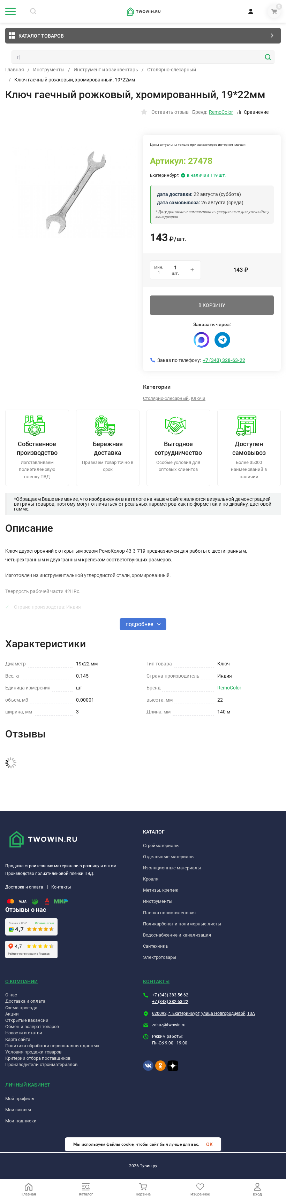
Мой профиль (19, 1098)
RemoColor (229, 687)
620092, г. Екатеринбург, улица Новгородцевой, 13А (203, 1013)
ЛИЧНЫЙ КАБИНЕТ (27, 1085)
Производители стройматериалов (41, 1064)
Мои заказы (18, 1109)
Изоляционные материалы (172, 867)
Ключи (198, 398)
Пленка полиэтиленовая (169, 912)
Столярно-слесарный (171, 69)
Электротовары (159, 957)
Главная (14, 69)
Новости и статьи (23, 1032)
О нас (11, 994)
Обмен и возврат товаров (32, 1026)
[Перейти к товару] (74, 192)
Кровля (150, 879)
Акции (12, 1014)
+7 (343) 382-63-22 (170, 1001)
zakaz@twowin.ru (169, 1025)
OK (209, 1144)
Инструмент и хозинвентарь (106, 69)
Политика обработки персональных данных (52, 1045)
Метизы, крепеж (160, 890)
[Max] (201, 340)
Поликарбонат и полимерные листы (182, 923)
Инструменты (49, 69)
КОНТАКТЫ (156, 981)
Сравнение (256, 112)
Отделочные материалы (169, 856)
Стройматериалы (161, 845)
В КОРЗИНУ (211, 305)
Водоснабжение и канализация (177, 935)
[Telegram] (222, 340)
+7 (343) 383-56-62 (170, 995)
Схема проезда (21, 1007)
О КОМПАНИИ (21, 981)
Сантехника (155, 946)
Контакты (61, 887)
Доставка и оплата (24, 887)
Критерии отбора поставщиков (37, 1058)
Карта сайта (17, 1039)
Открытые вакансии (26, 1020)
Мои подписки (21, 1120)
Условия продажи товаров (33, 1052)
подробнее (140, 624)
